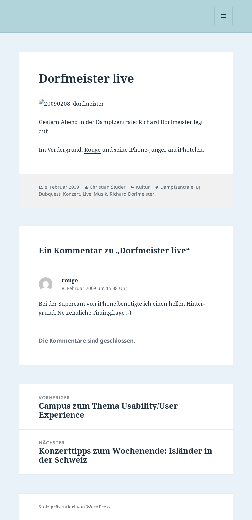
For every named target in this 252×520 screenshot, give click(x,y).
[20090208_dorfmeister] (126, 103)
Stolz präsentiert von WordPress (74, 507)
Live (87, 194)
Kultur (143, 187)
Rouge (92, 149)
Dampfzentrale (176, 187)
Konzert (71, 194)
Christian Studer (108, 187)
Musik (100, 194)
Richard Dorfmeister (165, 122)
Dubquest (49, 194)
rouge (70, 280)
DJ (198, 187)
